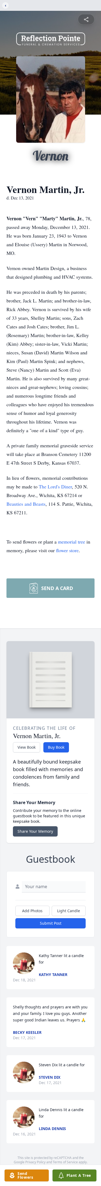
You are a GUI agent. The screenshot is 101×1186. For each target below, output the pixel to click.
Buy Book (56, 747)
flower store (67, 550)
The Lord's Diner (55, 486)
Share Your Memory (35, 831)
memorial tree (71, 541)
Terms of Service (65, 1162)
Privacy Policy (35, 1162)
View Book (27, 747)
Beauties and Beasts (26, 504)
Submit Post (50, 923)
